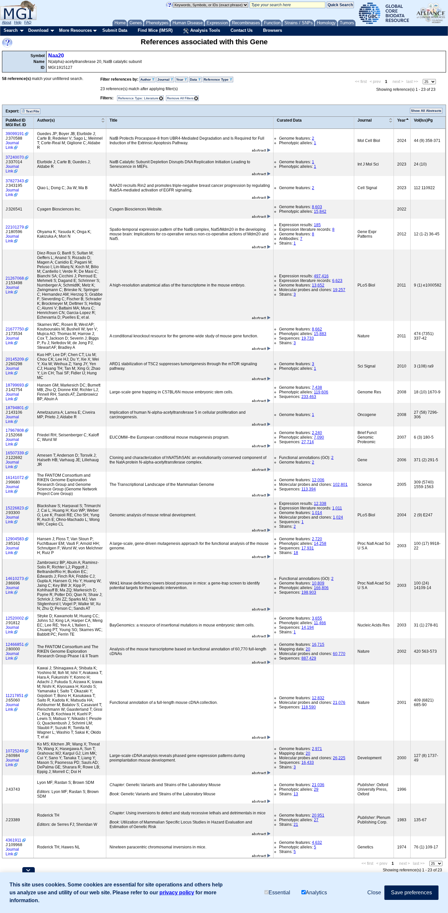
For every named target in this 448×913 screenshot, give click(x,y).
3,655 (317, 618)
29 (316, 789)
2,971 (317, 748)
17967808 (15, 430)
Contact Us (242, 30)
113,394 (308, 489)
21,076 (339, 702)
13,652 (318, 285)
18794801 (15, 408)
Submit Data (114, 30)
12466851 (15, 644)
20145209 (15, 359)
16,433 (307, 762)
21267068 (15, 278)
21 (296, 824)
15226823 (15, 508)
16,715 (318, 644)
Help (17, 22)
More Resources (75, 30)
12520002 (15, 618)
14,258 (320, 543)
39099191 (15, 133)
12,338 (320, 503)
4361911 (13, 840)
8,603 (317, 207)
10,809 (318, 583)
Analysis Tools (204, 30)
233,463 (308, 396)
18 (296, 552)
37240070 (15, 157)
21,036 (318, 785)
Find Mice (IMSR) (155, 30)
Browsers (272, 30)
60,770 (339, 653)
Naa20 (56, 55)
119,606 (321, 392)
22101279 (15, 227)
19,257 (339, 290)
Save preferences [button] (411, 892)
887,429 (308, 658)
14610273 (15, 578)
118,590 (308, 707)
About (6, 22)
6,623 (337, 280)
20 (308, 649)
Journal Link (12, 145)
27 (316, 820)
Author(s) (46, 120)
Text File (32, 111)
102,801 (340, 484)
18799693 (15, 385)
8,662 (317, 329)
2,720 (317, 539)
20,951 (318, 815)
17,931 (307, 548)
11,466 (320, 623)
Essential (279, 892)
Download (38, 30)
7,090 (319, 437)
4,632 (317, 842)
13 (296, 794)
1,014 (317, 512)
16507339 (15, 453)
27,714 (307, 442)
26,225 (339, 758)
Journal (364, 120)
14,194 (307, 627)
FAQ (27, 22)
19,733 (307, 338)
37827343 (15, 181)
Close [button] (374, 892)
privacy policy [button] (176, 892)
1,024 (338, 517)
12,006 (318, 480)
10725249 (15, 751)
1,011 (337, 508)
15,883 (320, 333)
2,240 (317, 432)
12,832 (318, 698)
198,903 (308, 592)
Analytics (316, 892)
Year (401, 120)
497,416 (321, 276)
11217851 (15, 695)
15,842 (320, 211)
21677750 (15, 329)
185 (317, 225)
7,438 (317, 387)
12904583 (15, 539)
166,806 (321, 588)
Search (11, 30)
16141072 (15, 477)
